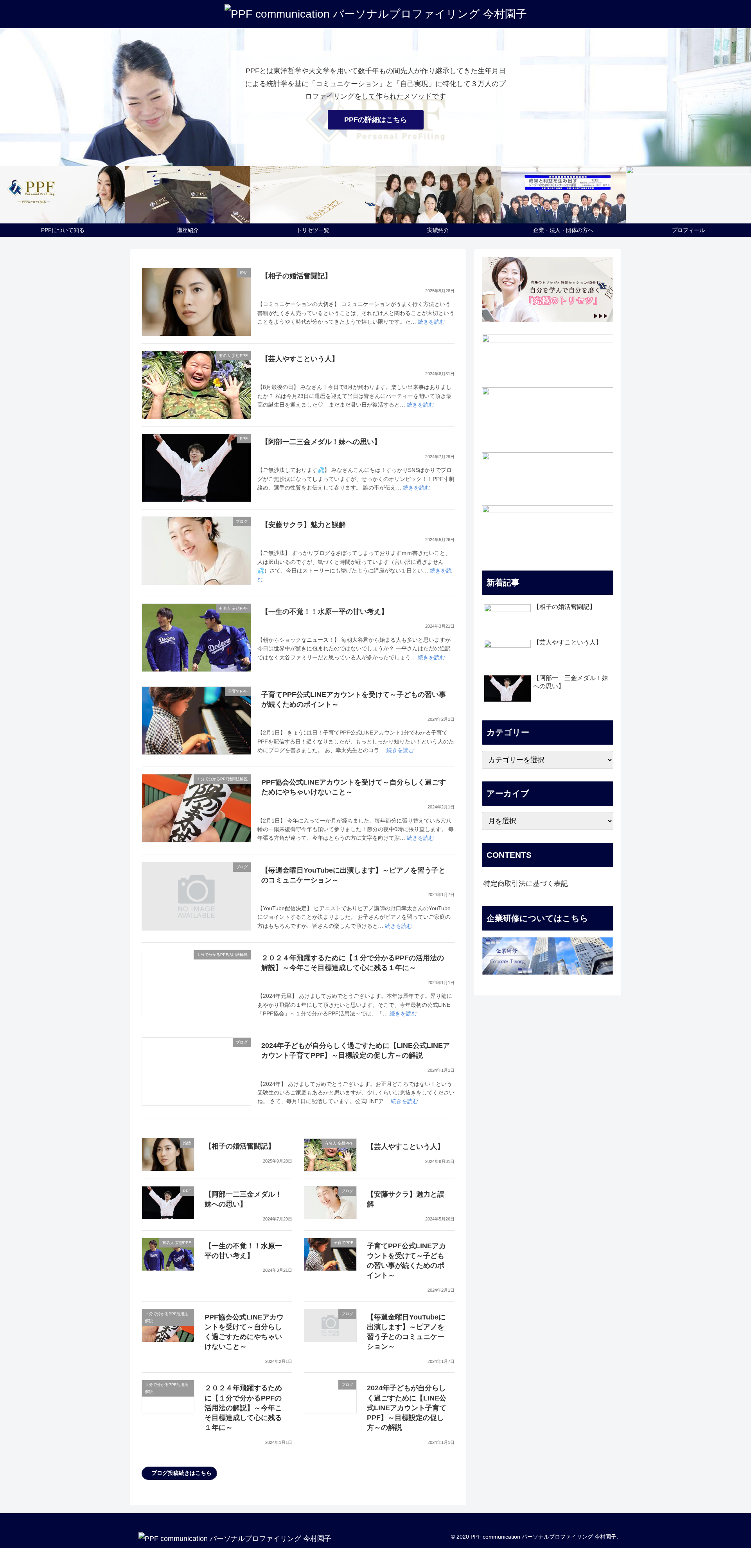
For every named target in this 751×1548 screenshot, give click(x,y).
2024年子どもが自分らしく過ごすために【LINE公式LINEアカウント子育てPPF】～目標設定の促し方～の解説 (406, 1407)
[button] (179, 1473)
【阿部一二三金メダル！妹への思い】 (321, 442)
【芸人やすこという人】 (300, 359)
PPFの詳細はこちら (375, 120)
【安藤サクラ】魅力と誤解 (303, 525)
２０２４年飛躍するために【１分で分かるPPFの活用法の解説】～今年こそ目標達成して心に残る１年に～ (243, 1407)
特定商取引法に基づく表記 (525, 883)
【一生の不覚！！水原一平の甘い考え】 (324, 612)
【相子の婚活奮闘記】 (296, 276)
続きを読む (431, 322)
